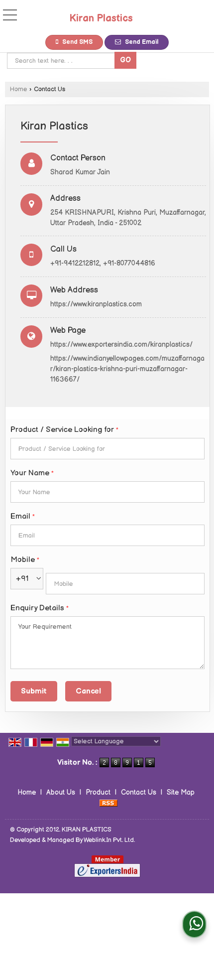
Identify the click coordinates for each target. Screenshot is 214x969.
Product (98, 792)
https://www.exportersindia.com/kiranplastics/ (121, 344)
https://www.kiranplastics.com (96, 304)
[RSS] (108, 803)
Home (18, 89)
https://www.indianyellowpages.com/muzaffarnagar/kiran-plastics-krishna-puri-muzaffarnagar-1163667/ (127, 369)
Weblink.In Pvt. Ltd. (109, 840)
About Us (60, 792)
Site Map (181, 792)
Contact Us (138, 792)
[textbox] (62, 61)
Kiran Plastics (101, 18)
